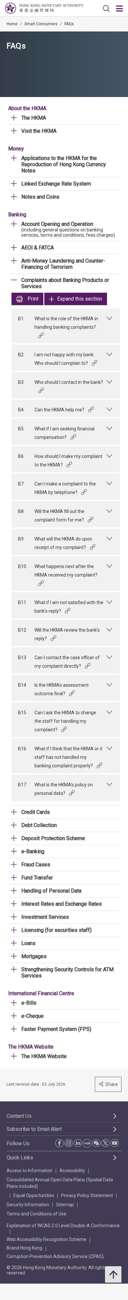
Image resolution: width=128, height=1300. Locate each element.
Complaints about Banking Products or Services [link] (65, 283)
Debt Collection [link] (39, 825)
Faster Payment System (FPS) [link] (56, 1029)
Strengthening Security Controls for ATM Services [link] (67, 972)
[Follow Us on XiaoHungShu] (87, 1143)
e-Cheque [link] (32, 1016)
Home (12, 24)
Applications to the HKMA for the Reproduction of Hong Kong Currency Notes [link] (63, 164)
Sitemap (65, 1204)
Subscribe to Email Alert (34, 1129)
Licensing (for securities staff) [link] (56, 930)
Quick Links (20, 1157)
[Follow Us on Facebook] (59, 1143)
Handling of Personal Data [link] (51, 891)
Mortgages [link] (34, 956)
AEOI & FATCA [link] (37, 248)
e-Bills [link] (28, 1003)
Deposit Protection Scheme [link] (53, 838)
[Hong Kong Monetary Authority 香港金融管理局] (44, 8)
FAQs (69, 24)
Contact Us (19, 1116)
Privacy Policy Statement (87, 1195)
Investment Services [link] (45, 917)
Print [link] (33, 299)
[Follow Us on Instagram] (68, 1143)
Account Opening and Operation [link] (57, 224)
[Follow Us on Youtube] (114, 1143)
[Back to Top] (113, 1274)
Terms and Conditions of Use (36, 1213)
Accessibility (72, 1170)
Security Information (28, 1204)
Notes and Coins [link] (40, 197)
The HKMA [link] (33, 118)
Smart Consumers (40, 24)
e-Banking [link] (32, 851)
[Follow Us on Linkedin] (78, 1143)
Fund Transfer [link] (37, 878)
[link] (106, 8)
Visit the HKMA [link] (38, 131)
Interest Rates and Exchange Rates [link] (61, 904)
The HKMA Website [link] (44, 1056)
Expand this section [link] (79, 299)
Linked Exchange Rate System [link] (56, 184)
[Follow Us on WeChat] (96, 1143)
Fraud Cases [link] (35, 864)
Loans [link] (28, 943)
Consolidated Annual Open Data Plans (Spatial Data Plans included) (60, 1183)
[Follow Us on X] (105, 1143)
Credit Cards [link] (35, 812)
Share (111, 1084)
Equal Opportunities (33, 1195)
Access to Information (30, 1170)
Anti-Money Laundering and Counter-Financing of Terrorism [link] (63, 264)
